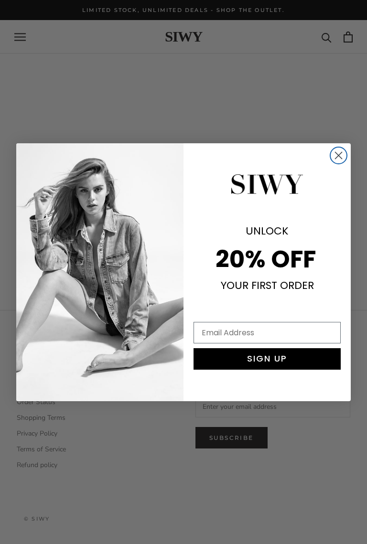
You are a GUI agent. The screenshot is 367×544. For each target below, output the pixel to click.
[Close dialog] (338, 155)
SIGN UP (267, 358)
